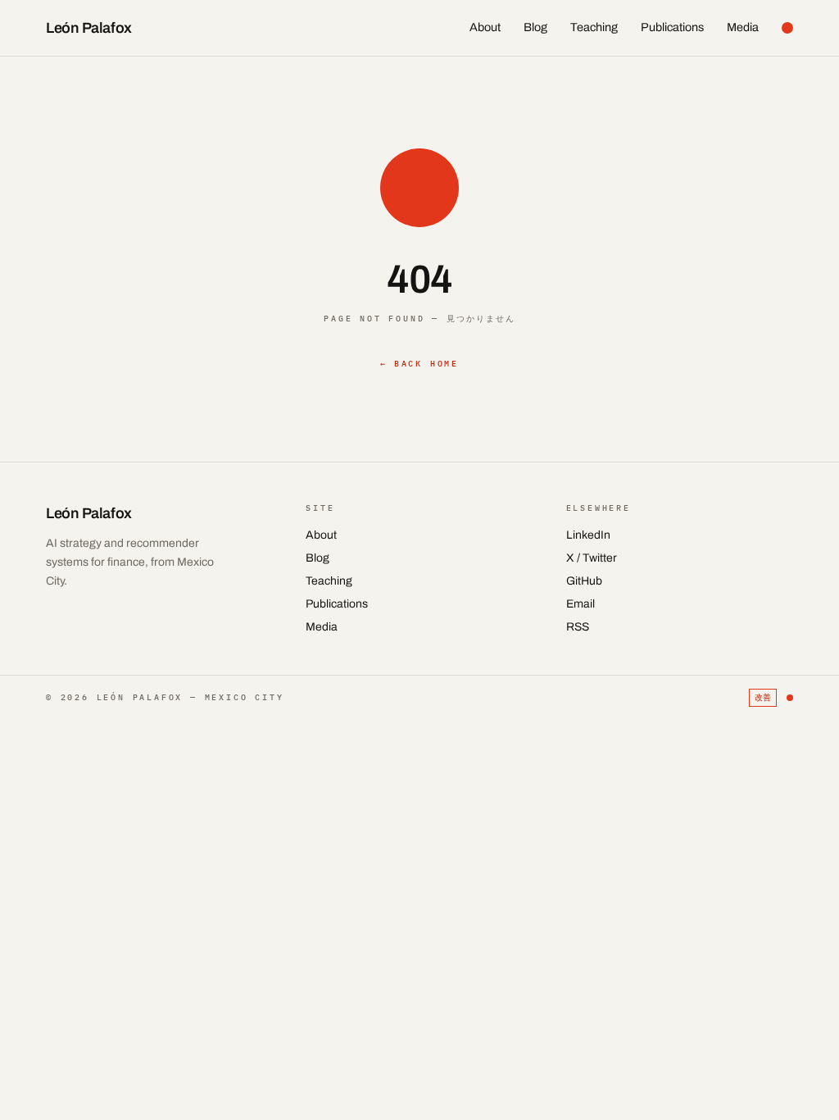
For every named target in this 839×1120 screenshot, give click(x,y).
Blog (535, 27)
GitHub (584, 581)
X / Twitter (591, 558)
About (485, 27)
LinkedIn (588, 535)
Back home (419, 363)
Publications (672, 27)
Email (580, 604)
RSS (577, 627)
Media (743, 27)
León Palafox (89, 28)
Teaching (594, 27)
